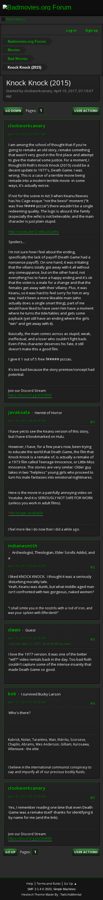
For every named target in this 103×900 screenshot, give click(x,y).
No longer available (26, 513)
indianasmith (22, 546)
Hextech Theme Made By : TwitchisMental (51, 894)
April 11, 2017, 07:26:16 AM (27, 638)
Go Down (13, 111)
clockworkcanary (26, 126)
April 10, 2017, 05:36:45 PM (27, 566)
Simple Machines (64, 889)
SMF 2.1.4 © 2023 (39, 889)
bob (12, 694)
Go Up (10, 852)
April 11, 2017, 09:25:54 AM (27, 796)
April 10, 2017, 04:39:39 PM (27, 421)
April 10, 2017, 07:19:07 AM (27, 134)
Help (29, 883)
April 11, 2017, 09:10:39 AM (27, 702)
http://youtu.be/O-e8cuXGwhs (34, 231)
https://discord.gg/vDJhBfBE (30, 395)
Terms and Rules (48, 883)
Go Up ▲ (70, 883)
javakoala (19, 412)
